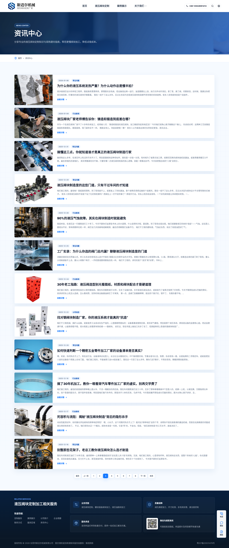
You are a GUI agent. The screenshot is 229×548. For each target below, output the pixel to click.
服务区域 (31, 522)
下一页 (143, 476)
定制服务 (18, 518)
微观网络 (89, 543)
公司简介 (44, 518)
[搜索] (212, 5)
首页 (20, 58)
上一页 (85, 476)
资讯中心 (44, 522)
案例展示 (31, 518)
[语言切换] (218, 5)
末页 (151, 476)
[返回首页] (23, 6)
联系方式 (18, 522)
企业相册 (57, 518)
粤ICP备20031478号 (206, 543)
